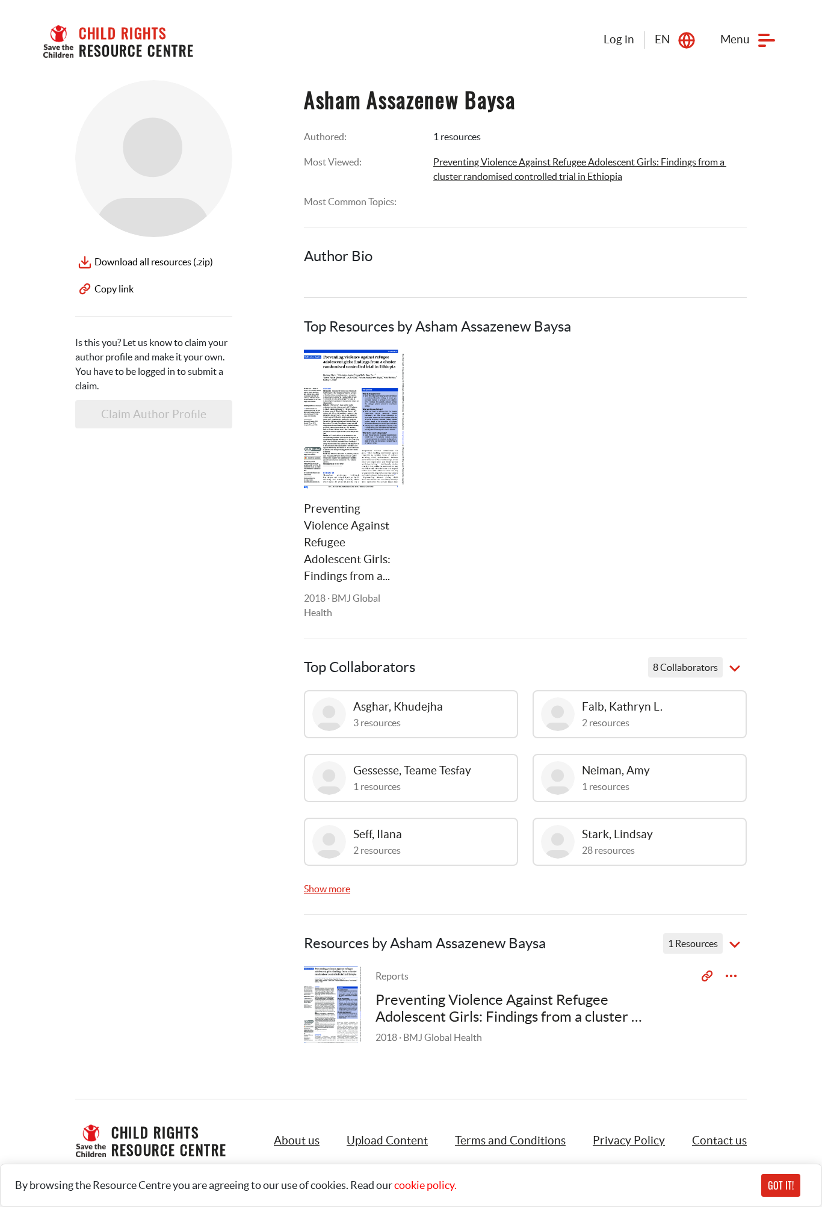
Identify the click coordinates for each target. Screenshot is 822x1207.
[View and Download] (731, 976)
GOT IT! (781, 1185)
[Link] (379, 373)
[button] (387, 1140)
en (662, 39)
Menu (735, 39)
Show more (327, 888)
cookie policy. (425, 1185)
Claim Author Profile (153, 414)
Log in (619, 39)
